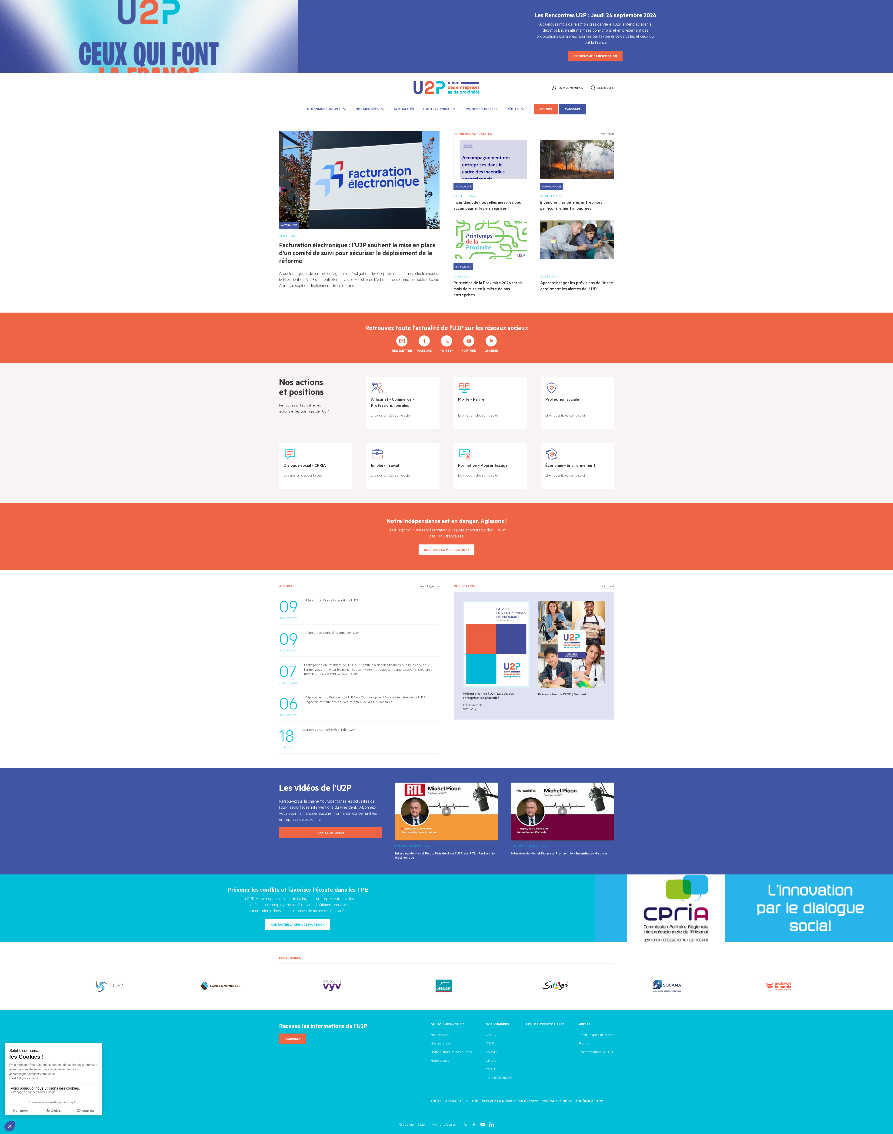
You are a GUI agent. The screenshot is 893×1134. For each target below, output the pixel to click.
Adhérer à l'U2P (589, 1101)
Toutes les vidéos (330, 832)
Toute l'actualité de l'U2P (454, 1101)
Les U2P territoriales (545, 1024)
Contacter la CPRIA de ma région (298, 924)
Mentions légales (444, 1124)
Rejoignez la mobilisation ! (446, 550)
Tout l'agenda (429, 586)
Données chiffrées (480, 109)
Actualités (404, 109)
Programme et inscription (595, 56)
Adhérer (546, 109)
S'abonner (573, 109)
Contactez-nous (557, 1101)
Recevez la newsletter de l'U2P (510, 1101)
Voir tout (607, 133)
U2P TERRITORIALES (439, 109)
